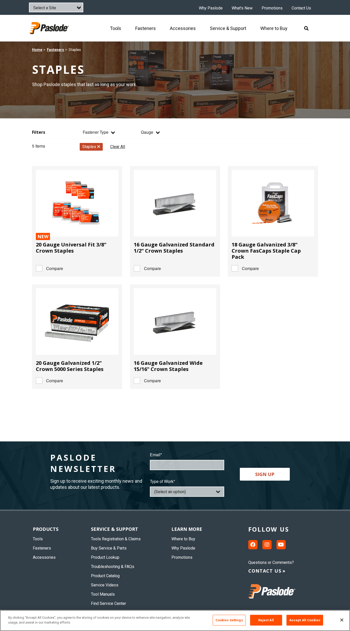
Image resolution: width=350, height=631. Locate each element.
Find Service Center (108, 603)
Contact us (264, 571)
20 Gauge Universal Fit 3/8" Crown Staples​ (71, 247)
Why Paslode (211, 8)
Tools (38, 538)
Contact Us (301, 8)
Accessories (44, 557)
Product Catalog (105, 575)
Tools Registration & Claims (116, 538)
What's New (242, 8)
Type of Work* (162, 481)
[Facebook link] (253, 544)
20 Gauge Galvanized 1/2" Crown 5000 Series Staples (70, 366)
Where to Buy (183, 538)
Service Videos (104, 585)
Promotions (272, 8)
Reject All (266, 620)
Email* (156, 455)
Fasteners (55, 50)
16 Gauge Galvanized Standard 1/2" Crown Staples (174, 247)
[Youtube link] (281, 544)
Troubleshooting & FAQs (112, 566)
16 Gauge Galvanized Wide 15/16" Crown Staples (168, 366)
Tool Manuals (103, 594)
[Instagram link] (267, 544)
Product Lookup (105, 557)
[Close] (341, 620)
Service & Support (114, 529)
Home (37, 50)
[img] (50, 28)
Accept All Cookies (304, 620)
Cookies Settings (229, 620)
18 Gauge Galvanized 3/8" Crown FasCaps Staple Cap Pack (266, 250)
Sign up (264, 474)
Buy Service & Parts (109, 548)
